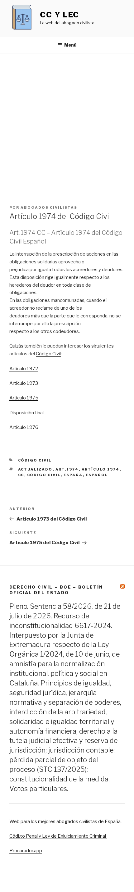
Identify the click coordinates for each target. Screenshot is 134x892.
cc (21, 475)
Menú (70, 45)
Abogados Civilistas (49, 207)
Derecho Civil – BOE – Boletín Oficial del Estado (56, 590)
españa (73, 475)
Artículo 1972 (23, 368)
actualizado (35, 469)
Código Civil (48, 354)
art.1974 (67, 469)
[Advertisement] (67, 123)
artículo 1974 (101, 469)
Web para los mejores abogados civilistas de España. (65, 821)
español (97, 475)
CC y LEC (59, 14)
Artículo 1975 (23, 398)
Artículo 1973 (23, 383)
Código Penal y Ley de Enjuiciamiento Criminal (58, 836)
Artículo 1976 (23, 427)
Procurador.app (25, 850)
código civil (44, 475)
